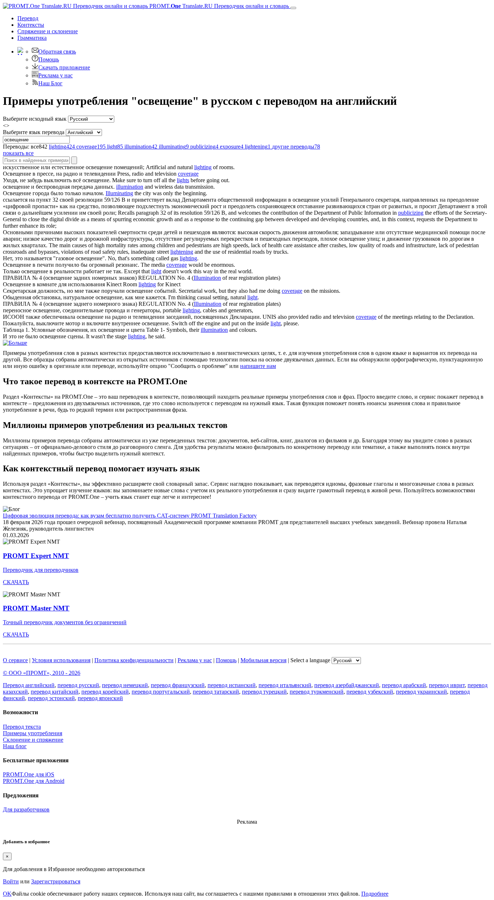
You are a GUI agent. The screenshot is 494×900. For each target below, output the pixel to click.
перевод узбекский (369, 692)
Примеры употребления (32, 733)
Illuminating (119, 193)
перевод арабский (404, 685)
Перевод (27, 18)
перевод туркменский (317, 692)
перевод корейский (105, 692)
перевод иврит (447, 685)
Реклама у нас (55, 75)
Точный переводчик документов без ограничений (65, 622)
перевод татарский (216, 692)
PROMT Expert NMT (36, 556)
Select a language (310, 660)
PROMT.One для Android (33, 781)
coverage (188, 174)
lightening (181, 252)
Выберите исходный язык (35, 119)
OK (7, 894)
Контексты (30, 25)
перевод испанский (232, 685)
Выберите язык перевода (33, 132)
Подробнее (374, 894)
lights (183, 180)
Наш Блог (50, 83)
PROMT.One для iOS (28, 774)
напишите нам (258, 366)
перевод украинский (421, 692)
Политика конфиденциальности (134, 660)
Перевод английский (29, 685)
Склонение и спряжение (33, 740)
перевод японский (100, 698)
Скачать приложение (64, 67)
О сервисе (15, 660)
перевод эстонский (51, 698)
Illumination (207, 278)
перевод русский (78, 685)
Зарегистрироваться (55, 881)
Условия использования (61, 660)
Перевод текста (22, 727)
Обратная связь (57, 51)
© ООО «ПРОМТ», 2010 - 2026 (41, 673)
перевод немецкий (125, 685)
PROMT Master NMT (36, 608)
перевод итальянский (285, 685)
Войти (11, 881)
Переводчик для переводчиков (40, 570)
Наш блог (15, 746)
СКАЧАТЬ (16, 582)
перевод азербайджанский (346, 685)
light (156, 271)
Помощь (48, 59)
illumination (129, 187)
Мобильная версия (263, 660)
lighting (203, 167)
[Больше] (15, 343)
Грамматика (32, 38)
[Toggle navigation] (293, 8)
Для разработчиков (26, 809)
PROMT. (218, 6)
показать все (18, 153)
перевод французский (178, 685)
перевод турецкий (264, 692)
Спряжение (47, 31)
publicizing (410, 213)
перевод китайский (54, 692)
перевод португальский (161, 692)
